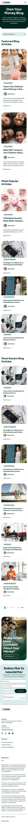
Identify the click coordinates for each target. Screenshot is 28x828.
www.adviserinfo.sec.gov (16, 810)
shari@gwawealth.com (7, 729)
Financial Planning (6, 744)
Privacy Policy (5, 821)
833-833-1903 (5, 728)
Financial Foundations (7, 742)
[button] (25, 2)
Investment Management (7, 747)
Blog (2, 760)
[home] (5, 2)
